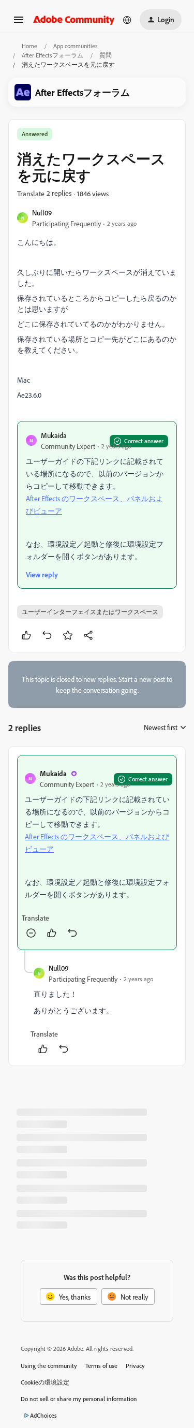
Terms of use (101, 1365)
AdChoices (43, 1415)
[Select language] (127, 19)
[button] (18, 23)
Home (29, 46)
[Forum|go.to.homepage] (74, 19)
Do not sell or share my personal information (79, 1399)
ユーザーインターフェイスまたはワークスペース (90, 612)
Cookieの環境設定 (45, 1382)
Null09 (42, 212)
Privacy (135, 1365)
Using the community (49, 1365)
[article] (97, 852)
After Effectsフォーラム (52, 55)
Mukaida (54, 435)
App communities (75, 46)
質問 (105, 55)
